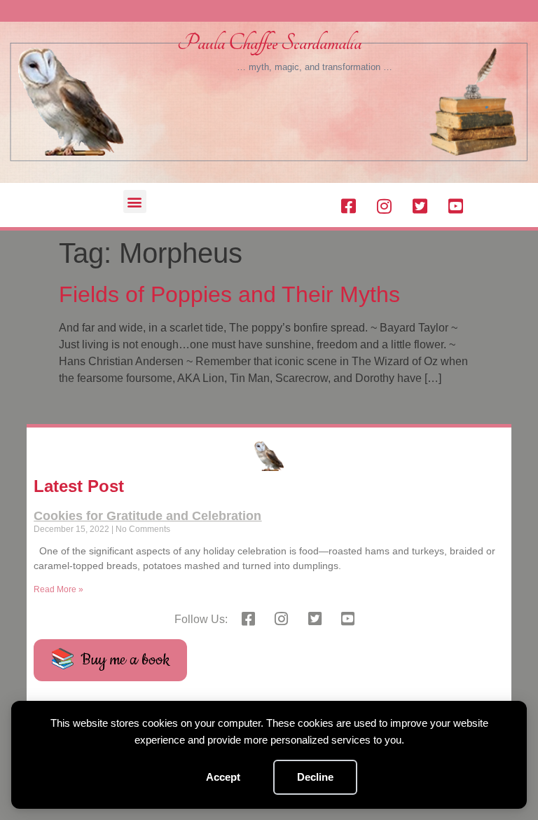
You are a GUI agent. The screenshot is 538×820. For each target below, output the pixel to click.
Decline (315, 777)
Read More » (58, 589)
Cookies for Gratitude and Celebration (147, 516)
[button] (134, 201)
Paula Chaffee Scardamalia (269, 43)
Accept (223, 777)
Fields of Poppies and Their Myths (229, 294)
